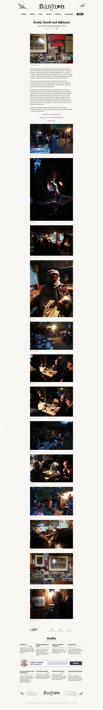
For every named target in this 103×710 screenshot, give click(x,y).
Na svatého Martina (42, 671)
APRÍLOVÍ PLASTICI (58, 671)
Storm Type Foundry (61, 703)
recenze (46, 28)
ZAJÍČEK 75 (23, 644)
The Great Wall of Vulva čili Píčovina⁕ (27, 672)
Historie (48, 14)
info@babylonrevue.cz (33, 694)
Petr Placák (47, 647)
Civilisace (58, 14)
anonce (21, 646)
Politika (23, 14)
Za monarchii (69, 14)
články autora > (33, 631)
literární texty (71, 673)
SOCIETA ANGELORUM (75, 671)
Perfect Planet (74, 703)
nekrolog (54, 647)
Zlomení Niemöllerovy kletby (42, 645)
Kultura (32, 14)
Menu (80, 14)
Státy (40, 14)
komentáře (70, 646)
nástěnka (38, 673)
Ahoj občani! (72, 644)
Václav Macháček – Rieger (75, 647)
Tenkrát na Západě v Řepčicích (57, 645)
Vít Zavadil (32, 674)
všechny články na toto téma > (51, 640)
